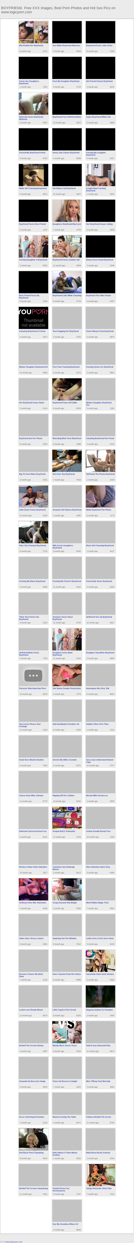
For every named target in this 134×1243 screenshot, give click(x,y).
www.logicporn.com (13, 1242)
